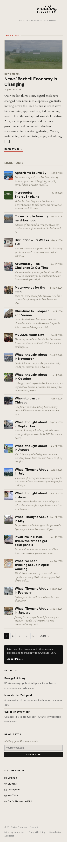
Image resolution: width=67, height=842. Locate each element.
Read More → (13, 149)
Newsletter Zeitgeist (18, 695)
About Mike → (15, 659)
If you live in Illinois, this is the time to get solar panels (31, 541)
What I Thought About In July (31, 472)
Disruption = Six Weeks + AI (32, 242)
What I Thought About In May (31, 519)
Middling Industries (14, 832)
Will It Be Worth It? (17, 712)
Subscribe (33, 754)
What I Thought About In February (31, 591)
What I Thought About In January (31, 611)
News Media (12, 74)
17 (33, 636)
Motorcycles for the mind (30, 290)
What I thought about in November (31, 357)
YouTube (13, 795)
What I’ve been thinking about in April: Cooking (32, 565)
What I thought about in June (31, 495)
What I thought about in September (31, 424)
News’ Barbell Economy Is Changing (30, 81)
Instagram (14, 789)
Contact (33, 827)
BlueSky (12, 783)
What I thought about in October (31, 377)
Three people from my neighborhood (31, 218)
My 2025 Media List (29, 335)
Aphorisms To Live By (31, 173)
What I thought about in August (31, 448)
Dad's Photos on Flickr (21, 801)
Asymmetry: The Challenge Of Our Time (32, 266)
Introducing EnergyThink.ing (27, 195)
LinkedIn (13, 777)
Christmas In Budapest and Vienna (32, 313)
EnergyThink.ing (15, 678)
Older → (44, 636)
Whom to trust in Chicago (27, 400)
